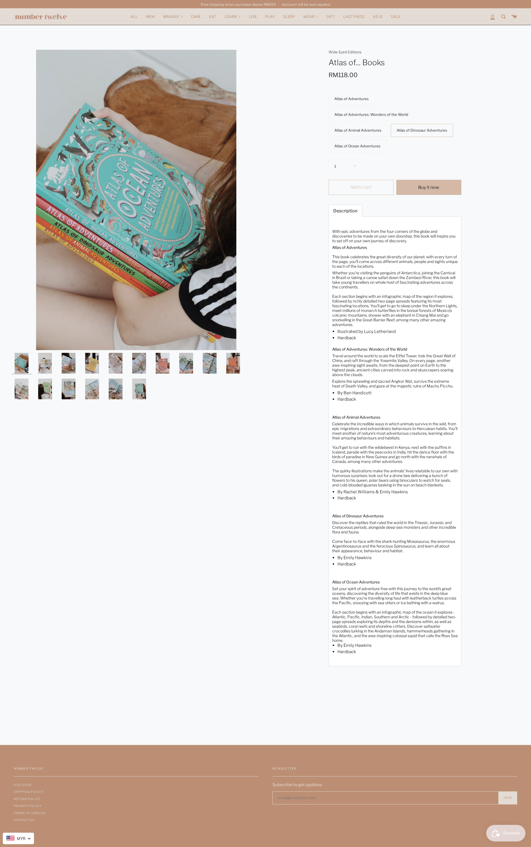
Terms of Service (29, 813)
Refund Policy (27, 799)
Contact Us (24, 820)
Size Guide (23, 784)
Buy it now (428, 187)
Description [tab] (345, 210)
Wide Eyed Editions (345, 52)
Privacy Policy (28, 805)
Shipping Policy (28, 791)
